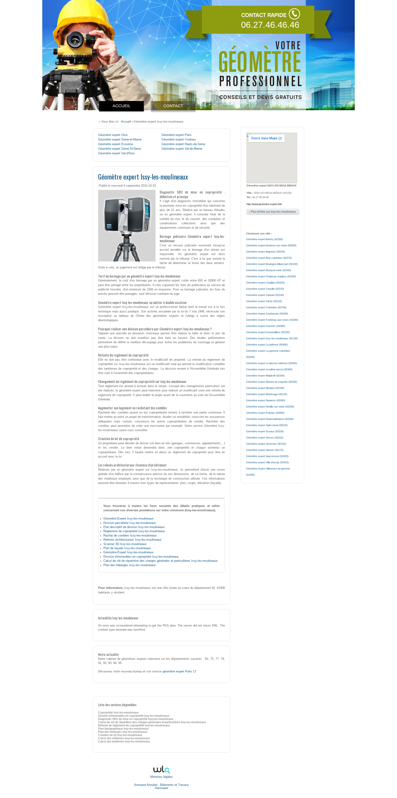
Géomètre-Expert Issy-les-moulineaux (128, 518)
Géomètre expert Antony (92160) (264, 239)
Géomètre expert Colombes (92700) (266, 307)
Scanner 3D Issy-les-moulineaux (125, 544)
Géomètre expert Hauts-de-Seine (183, 144)
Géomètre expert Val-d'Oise (116, 153)
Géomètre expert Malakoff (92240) (265, 375)
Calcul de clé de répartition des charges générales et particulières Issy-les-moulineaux (160, 560)
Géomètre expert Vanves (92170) (265, 450)
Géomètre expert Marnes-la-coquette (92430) (271, 381)
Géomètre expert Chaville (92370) (265, 288)
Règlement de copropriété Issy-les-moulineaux (134, 531)
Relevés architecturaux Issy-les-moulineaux (132, 539)
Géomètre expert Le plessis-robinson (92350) (271, 363)
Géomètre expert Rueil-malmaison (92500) (270, 419)
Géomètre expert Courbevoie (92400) (267, 313)
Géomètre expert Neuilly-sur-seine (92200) (270, 406)
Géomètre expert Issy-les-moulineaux (143, 176)
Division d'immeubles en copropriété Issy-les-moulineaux (141, 556)
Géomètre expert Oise (113, 135)
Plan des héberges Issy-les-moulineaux (129, 565)
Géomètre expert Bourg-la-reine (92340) (268, 270)
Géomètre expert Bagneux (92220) (265, 251)
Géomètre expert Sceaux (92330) (265, 431)
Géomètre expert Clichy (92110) (264, 301)
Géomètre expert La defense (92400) (267, 344)
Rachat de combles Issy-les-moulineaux (130, 535)
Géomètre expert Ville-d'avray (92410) (267, 462)
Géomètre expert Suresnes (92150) (266, 443)
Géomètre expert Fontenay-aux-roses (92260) (272, 319)
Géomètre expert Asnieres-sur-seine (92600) (271, 245)
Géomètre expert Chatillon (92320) (265, 282)
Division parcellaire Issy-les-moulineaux (129, 523)
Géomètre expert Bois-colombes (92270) (269, 257)
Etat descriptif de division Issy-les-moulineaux (134, 527)
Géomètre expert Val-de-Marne (182, 148)
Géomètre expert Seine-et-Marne (120, 139)
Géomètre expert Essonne (115, 144)
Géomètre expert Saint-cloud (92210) (267, 425)
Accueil (126, 121)
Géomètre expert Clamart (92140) (265, 295)
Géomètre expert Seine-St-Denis (119, 148)
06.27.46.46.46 (270, 25)
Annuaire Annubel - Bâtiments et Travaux (161, 785)
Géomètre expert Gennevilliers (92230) (268, 332)
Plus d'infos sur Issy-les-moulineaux (273, 211)
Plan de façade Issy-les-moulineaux (127, 548)
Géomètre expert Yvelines (179, 139)
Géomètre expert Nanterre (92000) (265, 400)
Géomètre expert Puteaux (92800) (265, 412)
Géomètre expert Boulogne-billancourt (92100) (272, 264)
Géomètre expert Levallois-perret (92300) (269, 369)
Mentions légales (161, 776)
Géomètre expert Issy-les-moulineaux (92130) (272, 338)
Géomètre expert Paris (177, 135)
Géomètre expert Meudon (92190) (265, 388)
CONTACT (173, 106)
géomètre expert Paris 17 (179, 671)
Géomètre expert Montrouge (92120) (266, 394)
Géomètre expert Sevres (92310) (264, 437)
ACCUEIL (121, 106)
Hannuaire (161, 788)
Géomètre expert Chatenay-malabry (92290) (271, 276)
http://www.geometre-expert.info (264, 204)
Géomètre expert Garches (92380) (265, 326)
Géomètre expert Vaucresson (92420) (267, 456)
